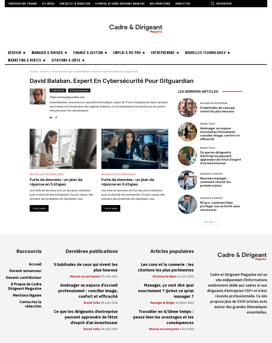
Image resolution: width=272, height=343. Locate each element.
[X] (56, 116)
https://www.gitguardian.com (67, 97)
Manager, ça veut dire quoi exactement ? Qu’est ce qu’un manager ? (166, 290)
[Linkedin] (51, 116)
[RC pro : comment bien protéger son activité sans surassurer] (187, 204)
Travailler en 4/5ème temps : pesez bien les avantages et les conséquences (163, 317)
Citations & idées (164, 276)
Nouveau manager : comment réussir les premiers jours (215, 182)
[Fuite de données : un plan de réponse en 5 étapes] (63, 149)
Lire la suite (39, 208)
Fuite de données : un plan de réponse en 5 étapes (56, 182)
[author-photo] (40, 103)
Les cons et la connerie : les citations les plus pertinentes (166, 267)
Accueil (34, 71)
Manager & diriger (211, 174)
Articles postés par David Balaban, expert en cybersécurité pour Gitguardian (95, 71)
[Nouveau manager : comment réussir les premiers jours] (187, 180)
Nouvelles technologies (47, 174)
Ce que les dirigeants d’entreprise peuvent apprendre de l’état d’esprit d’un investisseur (220, 158)
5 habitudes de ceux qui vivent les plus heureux (217, 109)
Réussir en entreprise (214, 103)
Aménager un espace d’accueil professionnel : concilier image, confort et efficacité (220, 134)
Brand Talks (207, 124)
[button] (221, 3)
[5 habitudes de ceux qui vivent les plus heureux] (187, 107)
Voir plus (209, 222)
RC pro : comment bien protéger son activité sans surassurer (220, 206)
